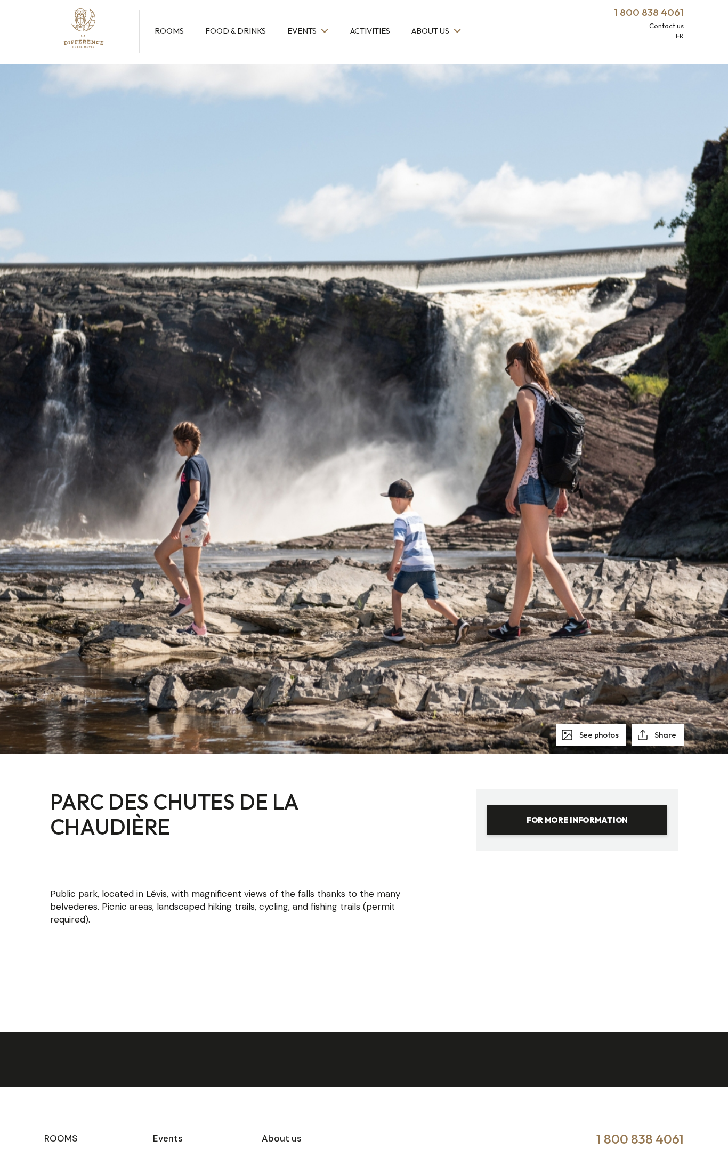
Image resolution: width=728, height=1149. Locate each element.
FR (680, 35)
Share (664, 735)
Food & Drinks (235, 31)
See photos (598, 735)
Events (302, 31)
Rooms (169, 31)
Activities (370, 31)
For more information (577, 820)
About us (431, 31)
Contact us (666, 25)
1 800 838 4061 (640, 1139)
